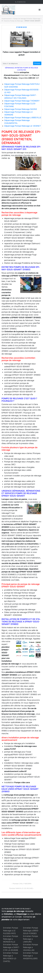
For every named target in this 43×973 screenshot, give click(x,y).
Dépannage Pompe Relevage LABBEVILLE (22, 117)
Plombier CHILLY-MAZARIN (22, 883)
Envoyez (37, 63)
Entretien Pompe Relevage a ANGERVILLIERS (30, 956)
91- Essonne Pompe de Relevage (12, 21)
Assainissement (7, 18)
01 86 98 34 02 (21, 2)
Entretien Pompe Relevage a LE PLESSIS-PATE (10, 930)
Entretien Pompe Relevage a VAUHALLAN (30, 947)
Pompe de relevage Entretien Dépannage (26, 18)
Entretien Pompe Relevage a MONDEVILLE (10, 939)
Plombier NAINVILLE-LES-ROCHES (21, 888)
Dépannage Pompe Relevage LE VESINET (22, 126)
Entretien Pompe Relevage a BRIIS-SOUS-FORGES (31, 930)
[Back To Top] (37, 968)
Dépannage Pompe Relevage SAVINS (20, 109)
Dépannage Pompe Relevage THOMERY (22, 101)
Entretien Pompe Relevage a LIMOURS (30, 939)
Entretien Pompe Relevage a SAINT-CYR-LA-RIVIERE (11, 947)
